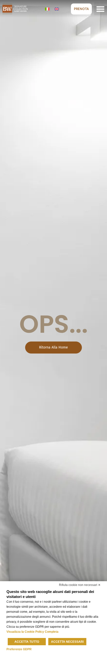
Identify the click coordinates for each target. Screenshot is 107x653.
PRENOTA (81, 9)
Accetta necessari (67, 641)
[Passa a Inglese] (56, 9)
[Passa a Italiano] (47, 9)
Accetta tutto (26, 641)
